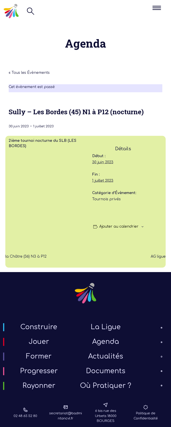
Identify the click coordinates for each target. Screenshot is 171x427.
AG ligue (158, 257)
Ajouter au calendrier (118, 227)
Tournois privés (106, 199)
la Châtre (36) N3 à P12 (26, 257)
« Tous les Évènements (29, 73)
